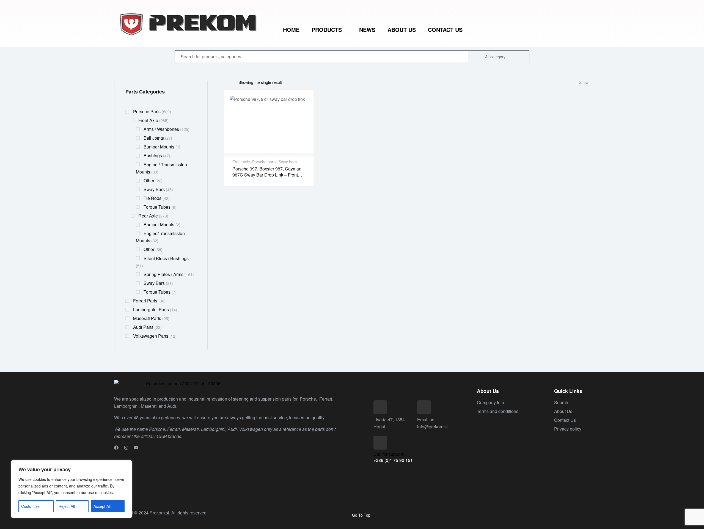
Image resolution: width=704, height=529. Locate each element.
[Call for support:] (380, 443)
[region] (71, 489)
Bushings (153, 155)
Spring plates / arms (163, 274)
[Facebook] (116, 447)
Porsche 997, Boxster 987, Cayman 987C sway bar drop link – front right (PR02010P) (266, 175)
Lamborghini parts (151, 309)
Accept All (102, 506)
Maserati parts (147, 318)
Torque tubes (157, 207)
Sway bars (154, 189)
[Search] (521, 57)
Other (149, 180)
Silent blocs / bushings (166, 258)
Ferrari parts (145, 300)
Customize (30, 506)
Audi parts (143, 327)
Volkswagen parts (150, 336)
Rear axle (148, 216)
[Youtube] (136, 447)
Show (583, 82)
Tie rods (152, 198)
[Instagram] (126, 447)
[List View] (225, 82)
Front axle (148, 120)
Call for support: (388, 454)
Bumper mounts (159, 147)
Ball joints (154, 138)
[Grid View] (231, 82)
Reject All (67, 506)
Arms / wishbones (161, 129)
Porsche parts (147, 111)
